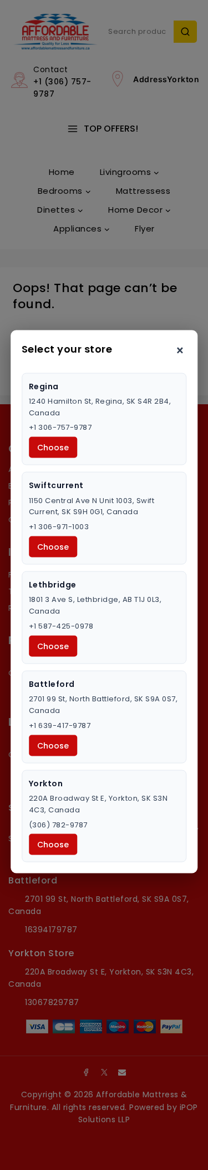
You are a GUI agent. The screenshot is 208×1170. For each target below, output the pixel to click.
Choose (53, 447)
